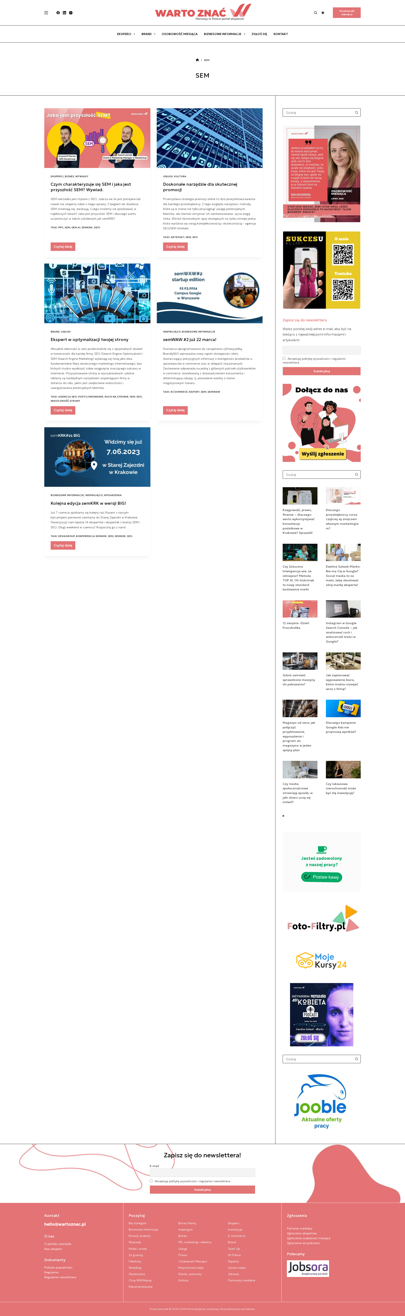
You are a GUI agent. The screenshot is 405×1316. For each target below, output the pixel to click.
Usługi (168, 176)
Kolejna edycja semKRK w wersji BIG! (88, 503)
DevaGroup (66, 536)
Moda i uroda (138, 1249)
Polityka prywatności (58, 1267)
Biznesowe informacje (222, 34)
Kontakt (281, 34)
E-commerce (236, 1236)
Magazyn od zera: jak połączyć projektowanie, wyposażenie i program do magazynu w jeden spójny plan (299, 736)
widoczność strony (65, 400)
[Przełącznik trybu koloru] (322, 12)
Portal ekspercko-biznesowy (203, 1309)
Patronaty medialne (241, 1280)
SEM (67, 227)
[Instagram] (70, 12)
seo (195, 237)
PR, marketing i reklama (194, 1242)
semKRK (87, 227)
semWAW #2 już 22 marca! (189, 339)
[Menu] (46, 13)
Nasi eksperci (53, 1249)
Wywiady (81, 176)
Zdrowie (233, 1274)
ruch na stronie (116, 396)
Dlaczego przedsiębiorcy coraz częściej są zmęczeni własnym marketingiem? (342, 519)
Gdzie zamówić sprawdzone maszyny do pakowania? (299, 679)
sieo (97, 227)
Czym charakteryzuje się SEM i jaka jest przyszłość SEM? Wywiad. (91, 186)
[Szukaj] (315, 12)
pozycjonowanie (90, 396)
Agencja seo (67, 396)
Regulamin (51, 1272)
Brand (147, 34)
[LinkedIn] (64, 12)
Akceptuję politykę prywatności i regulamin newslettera (192, 1181)
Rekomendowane (141, 1287)
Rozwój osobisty (140, 1236)
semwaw (214, 391)
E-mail (154, 1166)
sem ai (76, 227)
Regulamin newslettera (60, 1277)
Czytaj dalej (64, 248)
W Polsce (234, 1255)
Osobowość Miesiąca (180, 34)
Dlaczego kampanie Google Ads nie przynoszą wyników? (341, 727)
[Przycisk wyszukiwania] (356, 112)
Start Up (234, 1249)
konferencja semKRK (91, 536)
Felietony (135, 1261)
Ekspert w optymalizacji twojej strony (89, 339)
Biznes (69, 176)
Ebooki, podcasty (190, 1274)
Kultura (180, 176)
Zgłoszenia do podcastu (303, 1243)
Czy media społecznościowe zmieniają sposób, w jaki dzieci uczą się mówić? (298, 793)
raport (194, 391)
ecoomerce (179, 391)
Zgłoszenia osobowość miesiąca (308, 1238)
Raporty (233, 1261)
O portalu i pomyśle (57, 1244)
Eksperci (124, 34)
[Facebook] (58, 12)
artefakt (177, 237)
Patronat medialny (299, 1228)
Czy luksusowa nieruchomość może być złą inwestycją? (341, 788)
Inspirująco (172, 331)
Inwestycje (235, 1229)
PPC (60, 227)
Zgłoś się (259, 34)
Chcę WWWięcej (140, 1280)
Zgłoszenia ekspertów (302, 1233)
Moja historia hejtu (191, 1268)
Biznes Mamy (187, 1223)
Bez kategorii (137, 1223)
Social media (237, 1268)
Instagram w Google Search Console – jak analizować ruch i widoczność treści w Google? (341, 632)
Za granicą (136, 1255)
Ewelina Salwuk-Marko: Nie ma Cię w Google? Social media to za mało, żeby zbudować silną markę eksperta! (343, 576)
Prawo (182, 1255)
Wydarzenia (113, 495)
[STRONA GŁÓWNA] (197, 60)
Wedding (135, 1268)
